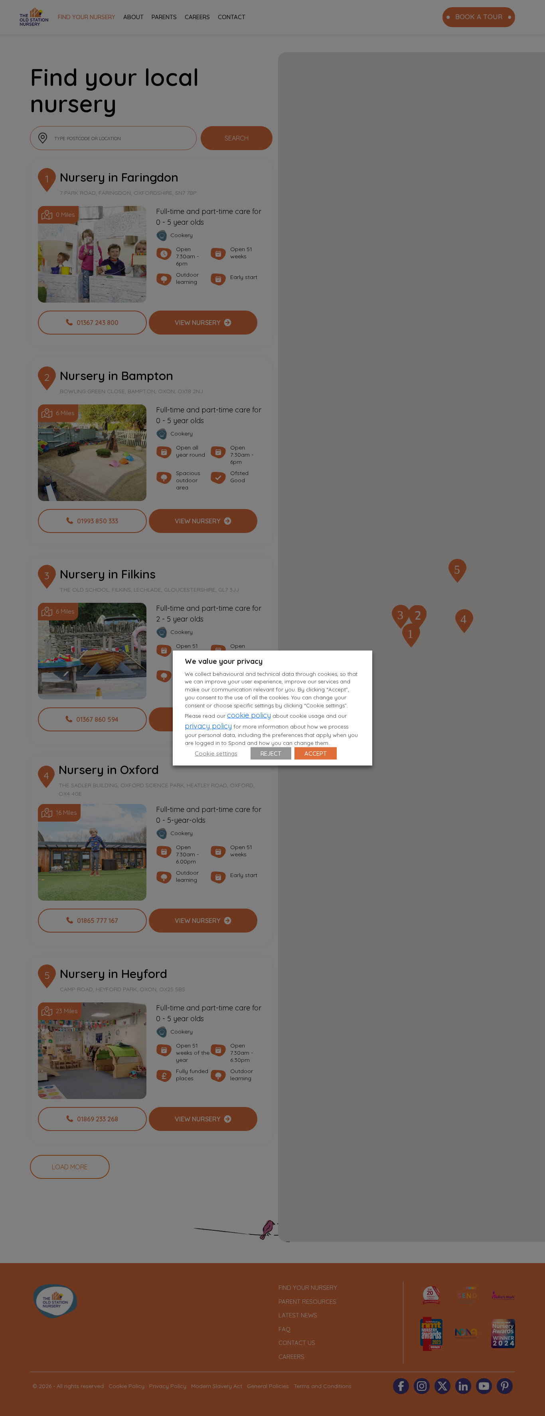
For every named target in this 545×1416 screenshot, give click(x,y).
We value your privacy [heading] (224, 660)
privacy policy (208, 726)
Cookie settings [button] (216, 753)
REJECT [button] (271, 753)
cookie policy (249, 715)
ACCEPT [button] (315, 753)
